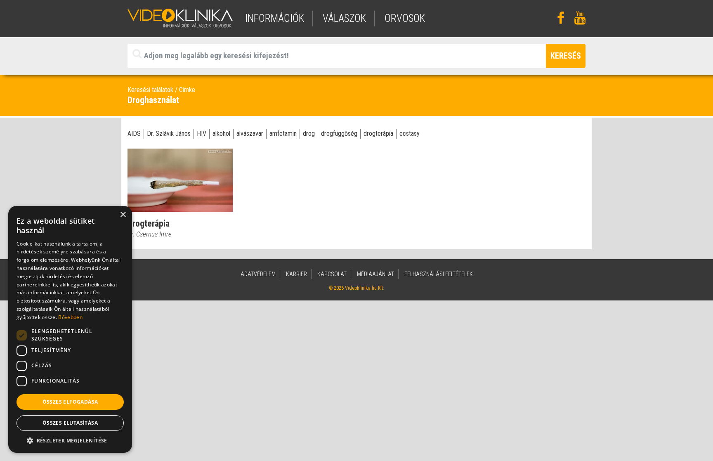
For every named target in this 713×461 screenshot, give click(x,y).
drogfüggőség (339, 133)
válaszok (344, 18)
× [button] (123, 215)
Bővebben (70, 317)
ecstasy (409, 133)
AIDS (134, 133)
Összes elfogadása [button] (70, 401)
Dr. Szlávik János (169, 133)
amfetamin (283, 133)
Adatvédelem (258, 274)
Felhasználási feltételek (438, 274)
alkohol (221, 133)
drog (309, 133)
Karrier (296, 274)
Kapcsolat (332, 274)
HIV (201, 133)
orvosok (405, 18)
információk (274, 18)
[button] (70, 440)
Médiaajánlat (375, 274)
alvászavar (249, 133)
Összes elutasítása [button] (70, 422)
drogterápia (378, 133)
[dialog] (70, 329)
